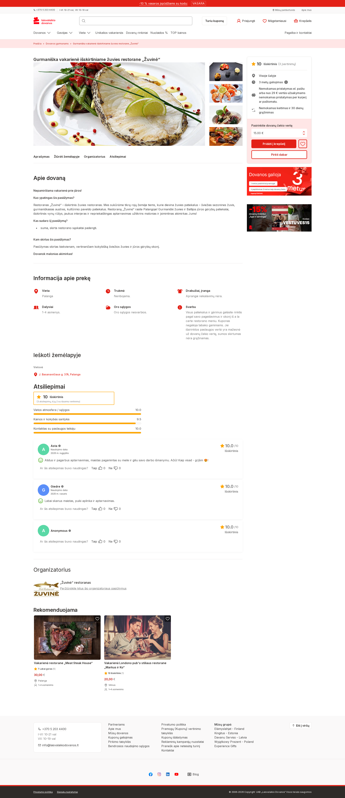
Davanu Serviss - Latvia (230, 737)
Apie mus (114, 729)
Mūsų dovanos (118, 733)
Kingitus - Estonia (226, 733)
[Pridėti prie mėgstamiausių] (302, 144)
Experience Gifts (225, 746)
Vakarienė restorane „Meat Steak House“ (63, 663)
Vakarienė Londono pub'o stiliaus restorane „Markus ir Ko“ (135, 665)
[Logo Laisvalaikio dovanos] (46, 22)
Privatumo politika (173, 724)
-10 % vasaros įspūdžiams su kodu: (163, 3)
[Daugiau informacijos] (286, 82)
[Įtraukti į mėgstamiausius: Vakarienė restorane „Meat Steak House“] (97, 618)
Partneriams (116, 724)
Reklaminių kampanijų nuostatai (182, 742)
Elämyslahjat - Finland (229, 729)
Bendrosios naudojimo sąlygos (129, 746)
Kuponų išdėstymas (174, 737)
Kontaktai (167, 750)
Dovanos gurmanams (57, 43)
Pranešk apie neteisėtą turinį (180, 746)
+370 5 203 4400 (54, 729)
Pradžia (37, 43)
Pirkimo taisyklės (119, 742)
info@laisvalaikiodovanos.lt (60, 745)
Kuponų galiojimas (120, 737)
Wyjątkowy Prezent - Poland (234, 742)
